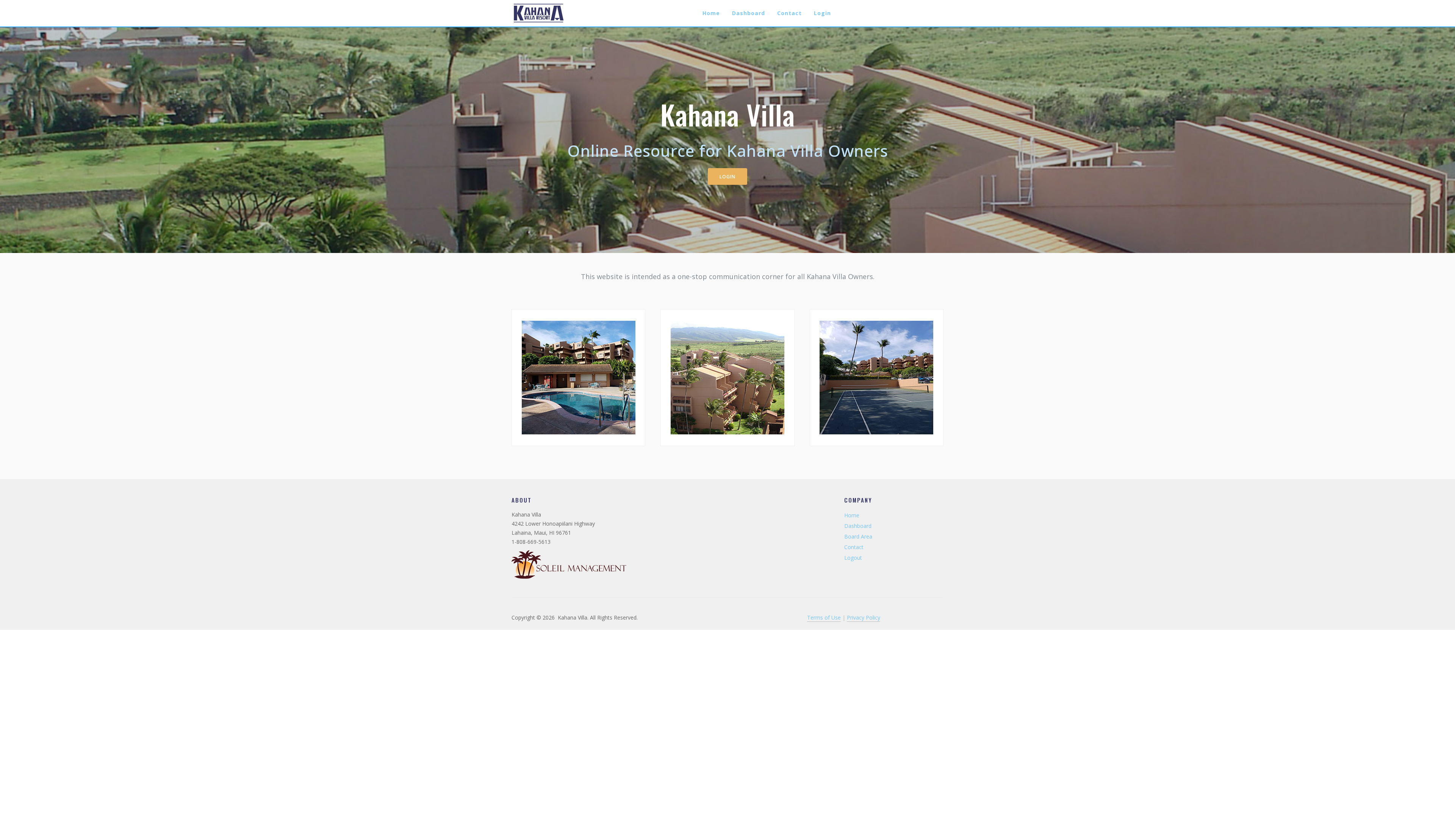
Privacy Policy (863, 617)
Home (711, 13)
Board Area (858, 536)
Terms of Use (824, 617)
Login (822, 13)
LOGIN (727, 176)
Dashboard (748, 13)
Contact (789, 13)
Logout (853, 557)
